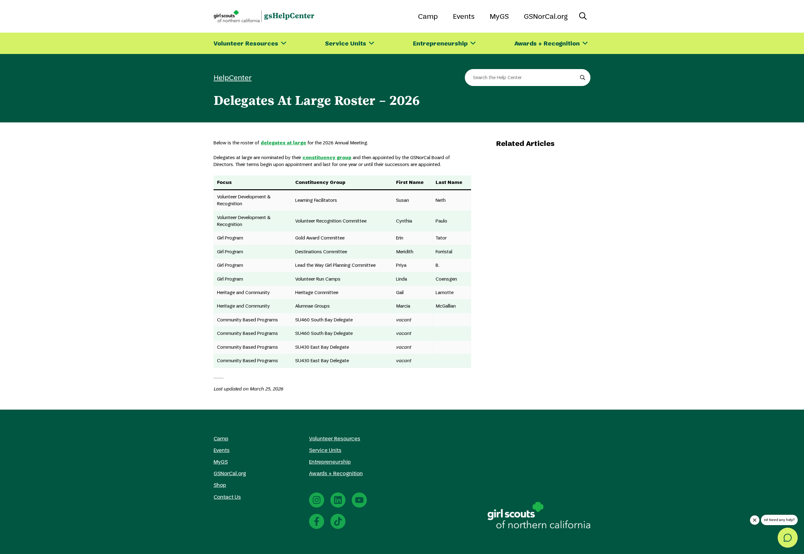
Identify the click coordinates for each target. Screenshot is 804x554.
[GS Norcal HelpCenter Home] (264, 16)
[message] (788, 538)
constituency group (326, 157)
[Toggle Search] (582, 16)
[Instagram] (316, 500)
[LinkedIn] (337, 500)
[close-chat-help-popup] (754, 520)
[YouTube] (359, 500)
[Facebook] (316, 521)
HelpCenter (233, 77)
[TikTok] (337, 521)
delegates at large (283, 143)
